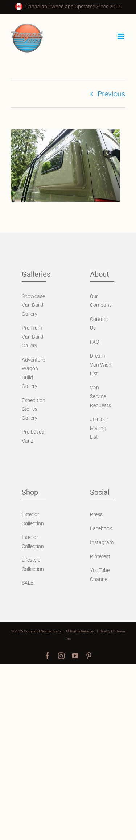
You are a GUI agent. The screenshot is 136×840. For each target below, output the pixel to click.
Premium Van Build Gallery (32, 336)
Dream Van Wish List (100, 364)
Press (96, 514)
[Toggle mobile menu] (121, 36)
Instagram (102, 542)
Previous (111, 93)
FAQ (94, 342)
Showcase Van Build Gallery (33, 305)
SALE (27, 583)
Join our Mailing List (99, 428)
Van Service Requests (100, 396)
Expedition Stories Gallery (33, 409)
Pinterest (100, 556)
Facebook (101, 528)
